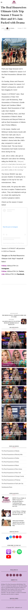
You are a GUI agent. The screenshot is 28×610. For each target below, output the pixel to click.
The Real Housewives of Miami (10, 465)
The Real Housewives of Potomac (11, 480)
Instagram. (5, 268)
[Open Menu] (1, 2)
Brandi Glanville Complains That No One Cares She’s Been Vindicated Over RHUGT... (14, 434)
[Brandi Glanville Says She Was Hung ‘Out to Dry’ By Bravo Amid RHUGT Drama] (14, 413)
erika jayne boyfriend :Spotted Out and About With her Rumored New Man (18, 523)
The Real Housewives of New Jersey (12, 469)
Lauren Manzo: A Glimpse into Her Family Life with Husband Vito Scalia (19, 513)
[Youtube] (8, 555)
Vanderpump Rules (7, 487)
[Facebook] (7, 575)
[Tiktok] (17, 575)
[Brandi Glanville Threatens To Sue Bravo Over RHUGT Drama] (14, 340)
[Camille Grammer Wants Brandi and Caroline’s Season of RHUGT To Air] (14, 358)
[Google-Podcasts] (14, 550)
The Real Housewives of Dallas (10, 458)
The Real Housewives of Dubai (10, 461)
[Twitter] (10, 575)
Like (3, 274)
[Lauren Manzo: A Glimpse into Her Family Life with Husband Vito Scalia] (6, 513)
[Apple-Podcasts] (8, 550)
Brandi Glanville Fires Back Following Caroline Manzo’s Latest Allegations (13, 379)
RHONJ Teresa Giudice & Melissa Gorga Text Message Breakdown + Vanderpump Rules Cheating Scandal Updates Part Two (19, 502)
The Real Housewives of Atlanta (10, 451)
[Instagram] (14, 575)
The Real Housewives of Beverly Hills (12, 454)
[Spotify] (19, 550)
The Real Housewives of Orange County (13, 476)
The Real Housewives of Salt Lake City (12, 483)
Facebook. (20, 274)
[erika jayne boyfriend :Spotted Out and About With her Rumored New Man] (6, 523)
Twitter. (21, 271)
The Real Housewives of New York (11, 472)
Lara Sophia (11, 28)
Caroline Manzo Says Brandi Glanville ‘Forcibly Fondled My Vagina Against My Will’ (12, 397)
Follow (4, 266)
